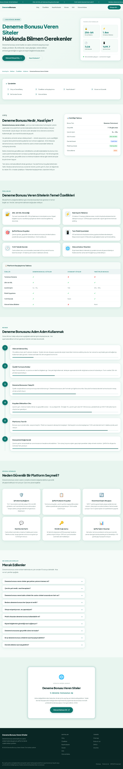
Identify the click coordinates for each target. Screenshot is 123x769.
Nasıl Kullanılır (56, 7)
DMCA (95, 744)
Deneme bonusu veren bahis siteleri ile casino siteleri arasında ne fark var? (44, 595)
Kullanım (25, 71)
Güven (66, 7)
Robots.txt (97, 741)
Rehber (12, 71)
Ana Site (95, 748)
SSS (73, 7)
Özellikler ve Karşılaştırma (45, 89)
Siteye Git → (114, 7)
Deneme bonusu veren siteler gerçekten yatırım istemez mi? (44, 581)
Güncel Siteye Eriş (12, 58)
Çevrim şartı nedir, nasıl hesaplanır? (44, 588)
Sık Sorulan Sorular (15, 94)
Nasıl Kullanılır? (34, 58)
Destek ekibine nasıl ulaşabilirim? (44, 645)
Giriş (37, 7)
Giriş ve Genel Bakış (15, 89)
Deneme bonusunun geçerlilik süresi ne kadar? (44, 630)
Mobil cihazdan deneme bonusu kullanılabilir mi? (44, 616)
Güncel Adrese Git (60, 710)
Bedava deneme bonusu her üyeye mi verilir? (44, 602)
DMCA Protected (115, 764)
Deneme (9, 7)
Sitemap (96, 738)
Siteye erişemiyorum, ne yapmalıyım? (44, 609)
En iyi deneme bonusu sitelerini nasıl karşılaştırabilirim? (44, 637)
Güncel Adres (82, 7)
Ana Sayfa (5, 71)
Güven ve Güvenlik (99, 89)
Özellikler (45, 7)
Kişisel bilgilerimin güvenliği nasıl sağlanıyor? (44, 623)
